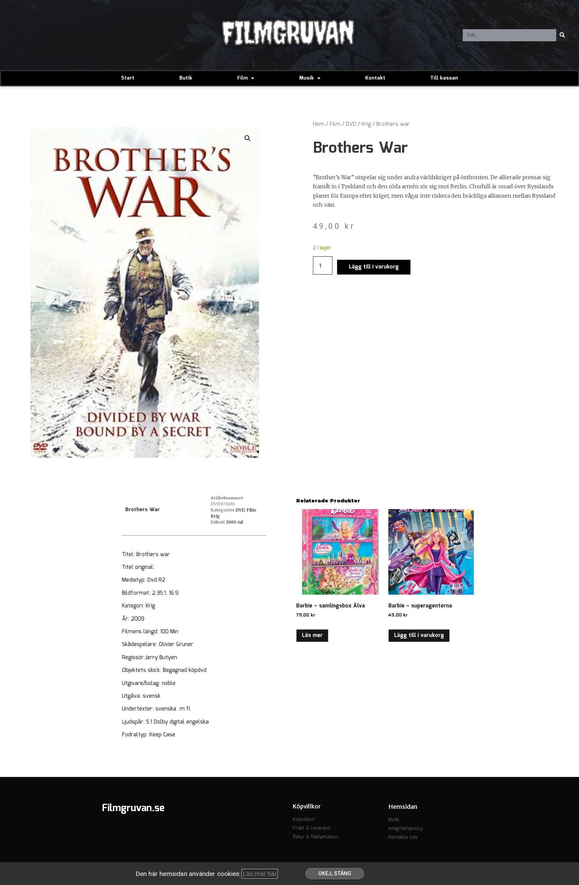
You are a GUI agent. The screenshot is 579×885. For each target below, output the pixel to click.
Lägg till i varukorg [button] (419, 635)
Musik (306, 78)
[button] (248, 138)
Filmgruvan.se (133, 808)
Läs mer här (260, 874)
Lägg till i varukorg (374, 267)
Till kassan (444, 78)
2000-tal (234, 522)
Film (242, 78)
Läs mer (312, 635)
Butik (185, 78)
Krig (366, 124)
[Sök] (562, 35)
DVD (351, 124)
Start (127, 78)
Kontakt (375, 78)
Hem (318, 124)
